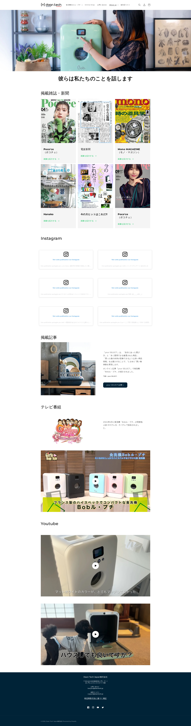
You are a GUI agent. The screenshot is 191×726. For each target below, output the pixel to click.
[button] (74, 5)
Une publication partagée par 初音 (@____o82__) (125, 294)
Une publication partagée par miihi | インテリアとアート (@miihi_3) (125, 266)
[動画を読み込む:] (95, 481)
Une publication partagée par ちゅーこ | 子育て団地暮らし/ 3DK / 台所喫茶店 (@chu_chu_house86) (133, 322)
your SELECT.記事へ (115, 385)
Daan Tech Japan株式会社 (54, 721)
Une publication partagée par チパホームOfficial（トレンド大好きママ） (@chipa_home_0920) (73, 294)
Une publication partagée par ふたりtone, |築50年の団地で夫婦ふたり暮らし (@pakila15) (71, 266)
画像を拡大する (50, 159)
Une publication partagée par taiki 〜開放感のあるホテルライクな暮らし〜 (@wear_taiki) (71, 322)
